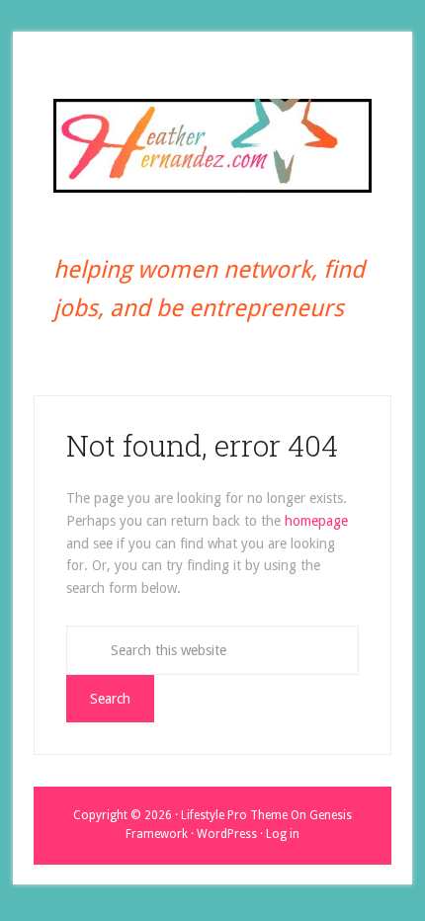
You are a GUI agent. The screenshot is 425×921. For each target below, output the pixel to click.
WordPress (227, 834)
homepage (316, 521)
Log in (282, 834)
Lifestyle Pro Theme (234, 815)
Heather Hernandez (212, 145)
